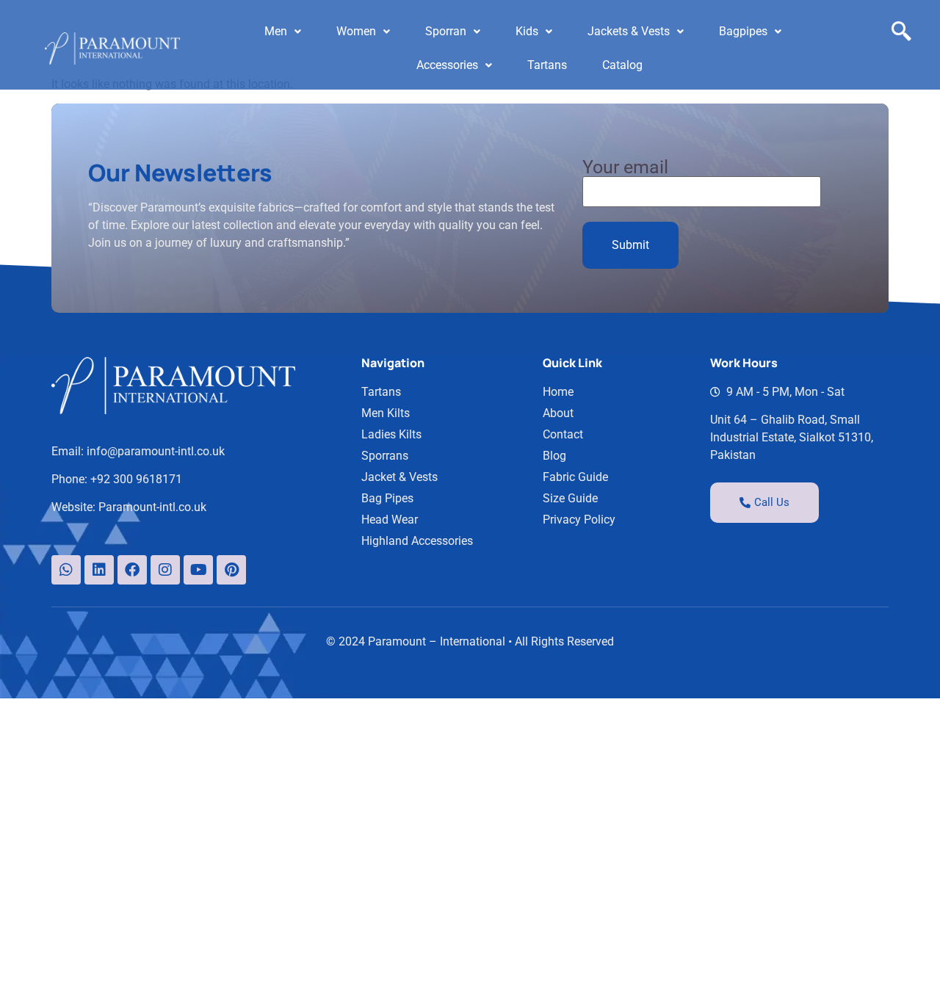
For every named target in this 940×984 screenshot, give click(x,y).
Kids (527, 31)
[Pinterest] (231, 570)
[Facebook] (132, 570)
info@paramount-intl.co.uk (156, 451)
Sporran (445, 31)
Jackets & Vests (629, 31)
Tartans (547, 65)
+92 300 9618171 (136, 479)
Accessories (447, 65)
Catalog (622, 65)
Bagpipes (743, 31)
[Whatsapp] (66, 570)
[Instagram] (165, 570)
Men (275, 31)
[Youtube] (198, 570)
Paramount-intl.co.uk (152, 507)
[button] (282, 31)
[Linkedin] (99, 570)
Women (356, 31)
